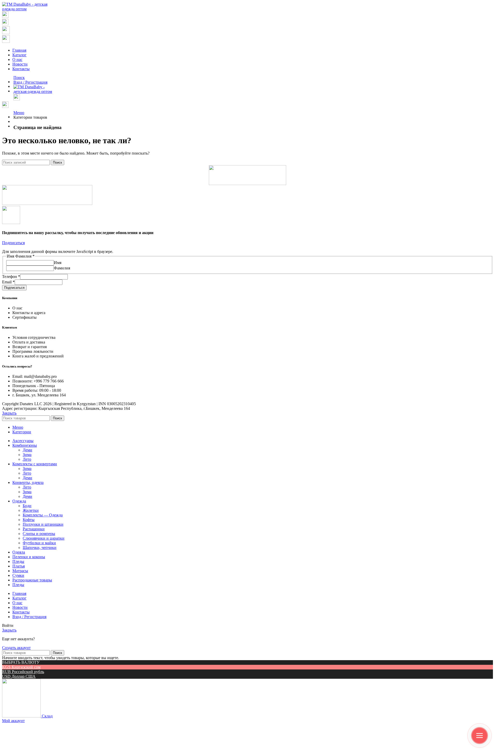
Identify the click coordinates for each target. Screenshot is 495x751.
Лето (27, 459)
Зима (27, 454)
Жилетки (31, 510)
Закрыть (9, 413)
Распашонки (34, 529)
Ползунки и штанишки (43, 524)
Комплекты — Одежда (43, 515)
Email (8, 282)
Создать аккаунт (16, 647)
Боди (27, 506)
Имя (57, 262)
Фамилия (62, 268)
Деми (27, 450)
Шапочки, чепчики (39, 547)
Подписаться (14, 288)
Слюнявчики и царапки (43, 538)
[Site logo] (27, 9)
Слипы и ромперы (39, 533)
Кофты (29, 519)
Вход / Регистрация (29, 616)
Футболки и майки (39, 543)
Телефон (11, 276)
